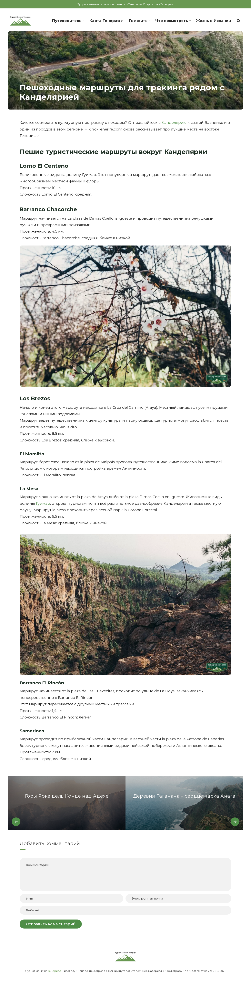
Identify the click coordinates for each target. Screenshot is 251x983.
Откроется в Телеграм (158, 4)
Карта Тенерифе (106, 21)
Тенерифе (55, 970)
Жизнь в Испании (213, 21)
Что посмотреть (171, 21)
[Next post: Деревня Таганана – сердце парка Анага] (184, 803)
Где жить (138, 21)
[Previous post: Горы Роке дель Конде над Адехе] (67, 803)
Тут (80, 4)
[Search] (238, 20)
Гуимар (43, 503)
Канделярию (174, 122)
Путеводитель (66, 21)
